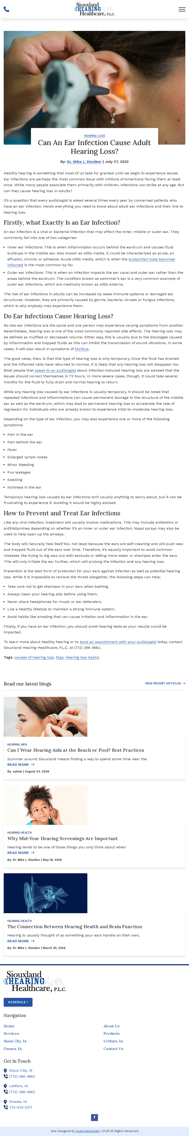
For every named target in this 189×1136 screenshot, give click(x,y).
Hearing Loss (94, 135)
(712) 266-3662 (22, 1076)
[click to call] (6, 9)
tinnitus (82, 349)
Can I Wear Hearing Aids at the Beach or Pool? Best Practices (75, 750)
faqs (60, 657)
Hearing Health (19, 832)
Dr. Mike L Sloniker (84, 161)
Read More (18, 764)
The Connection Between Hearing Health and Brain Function (74, 926)
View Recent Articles (163, 683)
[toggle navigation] (182, 9)
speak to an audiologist (55, 370)
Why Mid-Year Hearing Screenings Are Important (62, 838)
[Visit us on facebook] (94, 1117)
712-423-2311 (20, 1107)
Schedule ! (18, 1002)
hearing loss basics (82, 657)
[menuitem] (45, 1026)
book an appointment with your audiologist (118, 642)
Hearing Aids (17, 744)
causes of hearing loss (34, 657)
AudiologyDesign (88, 1131)
